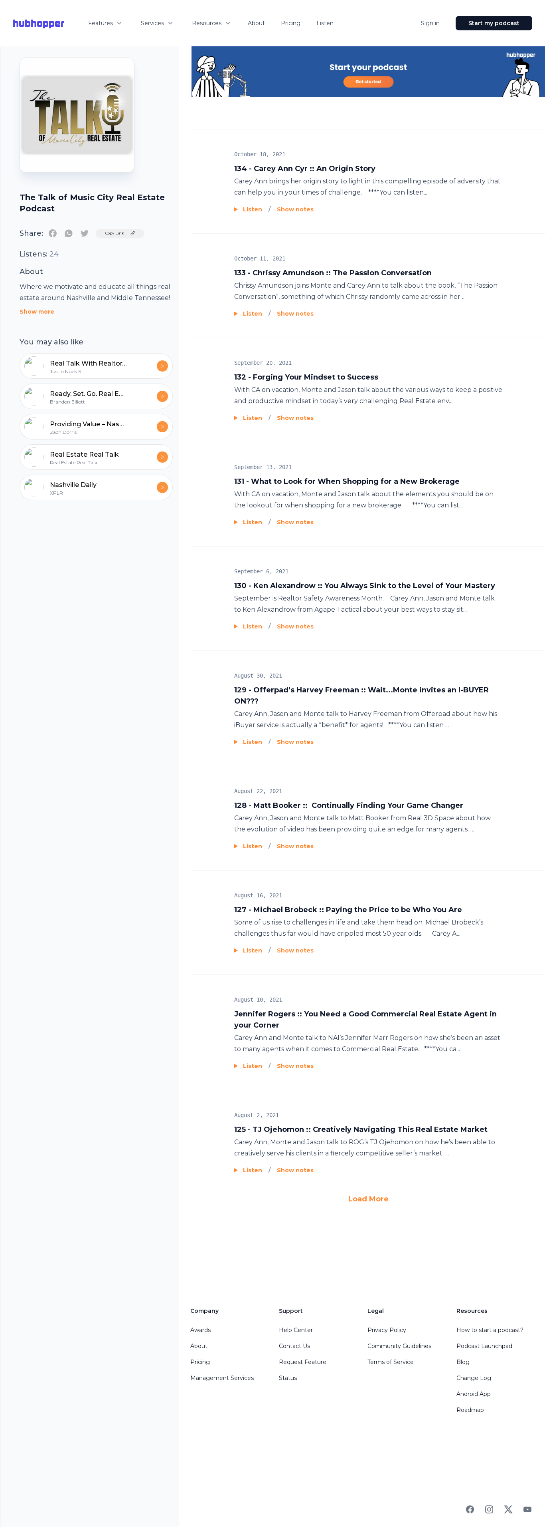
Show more (37, 311)
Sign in (430, 23)
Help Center (296, 1330)
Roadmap (470, 1410)
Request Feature (302, 1362)
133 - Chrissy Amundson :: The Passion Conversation (333, 272)
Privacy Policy (386, 1330)
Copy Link (114, 233)
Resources (206, 23)
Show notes (295, 209)
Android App (473, 1394)
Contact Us (294, 1346)
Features (100, 23)
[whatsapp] (68, 233)
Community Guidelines (399, 1346)
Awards (200, 1330)
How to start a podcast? (489, 1330)
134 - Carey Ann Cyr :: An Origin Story (304, 168)
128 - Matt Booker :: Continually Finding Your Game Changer (348, 805)
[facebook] (52, 233)
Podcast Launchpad (484, 1346)
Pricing (290, 23)
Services (152, 23)
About (256, 23)
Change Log (473, 1378)
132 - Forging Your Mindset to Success (306, 377)
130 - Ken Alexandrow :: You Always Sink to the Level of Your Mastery (364, 585)
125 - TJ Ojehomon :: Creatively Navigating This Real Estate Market (361, 1129)
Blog (463, 1362)
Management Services (222, 1378)
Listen (325, 23)
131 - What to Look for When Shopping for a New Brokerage (347, 481)
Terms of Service (390, 1362)
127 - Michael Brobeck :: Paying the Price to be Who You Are (348, 909)
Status (288, 1378)
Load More (368, 1199)
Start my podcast (493, 23)
